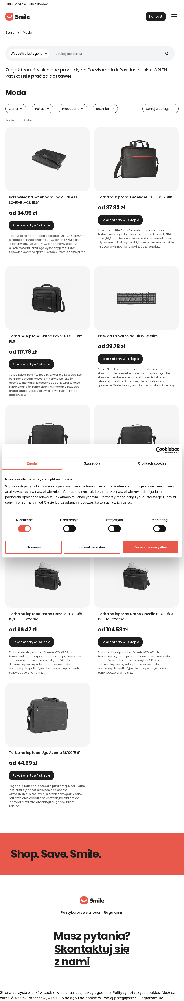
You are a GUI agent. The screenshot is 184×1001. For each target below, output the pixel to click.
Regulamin (114, 912)
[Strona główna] (17, 16)
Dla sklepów (38, 4)
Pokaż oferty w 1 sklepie (31, 225)
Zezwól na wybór (92, 547)
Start (9, 32)
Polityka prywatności (80, 912)
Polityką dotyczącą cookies (136, 992)
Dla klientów (15, 4)
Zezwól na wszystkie (150, 547)
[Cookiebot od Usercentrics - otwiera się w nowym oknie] (159, 450)
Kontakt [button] (155, 16)
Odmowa (33, 547)
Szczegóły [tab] (92, 463)
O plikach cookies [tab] (152, 463)
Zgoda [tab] (32, 463)
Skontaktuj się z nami (92, 955)
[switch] (69, 528)
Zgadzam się (152, 998)
